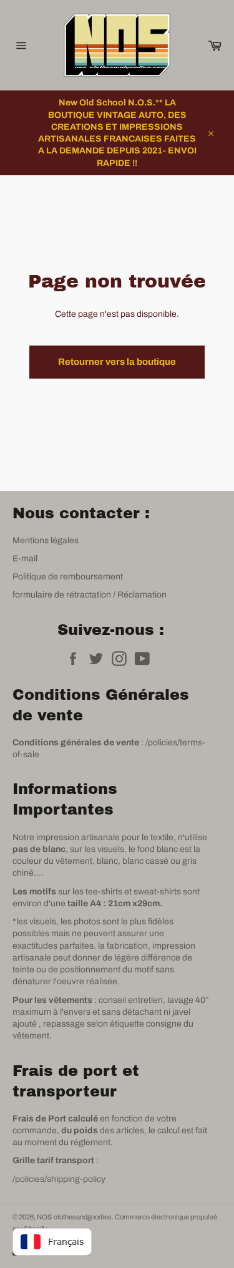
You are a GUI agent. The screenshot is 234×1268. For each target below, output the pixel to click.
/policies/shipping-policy (58, 1179)
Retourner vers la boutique (117, 362)
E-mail (24, 558)
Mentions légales (45, 540)
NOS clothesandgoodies (74, 1217)
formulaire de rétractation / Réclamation (89, 594)
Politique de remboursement (67, 576)
